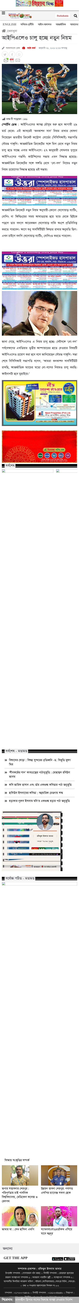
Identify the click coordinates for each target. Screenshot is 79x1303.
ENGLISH (9, 24)
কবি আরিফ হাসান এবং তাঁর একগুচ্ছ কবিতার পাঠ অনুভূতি (40, 785)
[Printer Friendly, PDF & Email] (39, 60)
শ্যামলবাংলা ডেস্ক (13, 48)
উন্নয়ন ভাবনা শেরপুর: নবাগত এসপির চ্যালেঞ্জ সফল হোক (57, 1191)
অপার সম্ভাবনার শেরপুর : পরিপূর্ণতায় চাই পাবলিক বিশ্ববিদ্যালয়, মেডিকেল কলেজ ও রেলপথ (19, 1195)
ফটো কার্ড (30, 48)
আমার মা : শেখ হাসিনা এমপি (18, 1229)
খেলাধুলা (12, 31)
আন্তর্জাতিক (61, 24)
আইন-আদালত (44, 24)
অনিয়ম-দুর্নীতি (27, 24)
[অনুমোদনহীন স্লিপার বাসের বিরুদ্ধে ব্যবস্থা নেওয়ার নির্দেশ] (27, 483)
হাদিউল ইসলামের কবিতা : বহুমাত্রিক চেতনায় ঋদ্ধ (36, 793)
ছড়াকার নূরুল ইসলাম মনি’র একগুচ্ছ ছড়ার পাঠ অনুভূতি (39, 801)
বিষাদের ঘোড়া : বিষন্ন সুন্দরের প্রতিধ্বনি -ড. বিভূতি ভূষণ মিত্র (40, 762)
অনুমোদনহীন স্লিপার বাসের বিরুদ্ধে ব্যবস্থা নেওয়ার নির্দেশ (27, 738)
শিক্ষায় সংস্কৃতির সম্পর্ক (17, 1160)
